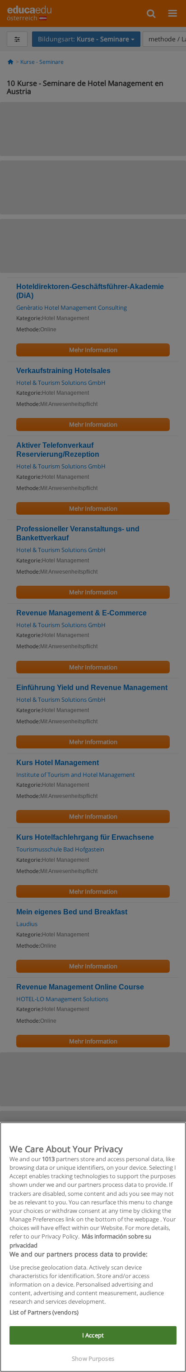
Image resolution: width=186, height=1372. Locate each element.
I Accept (93, 1335)
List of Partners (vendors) (44, 1312)
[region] (93, 1247)
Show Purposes (93, 1358)
